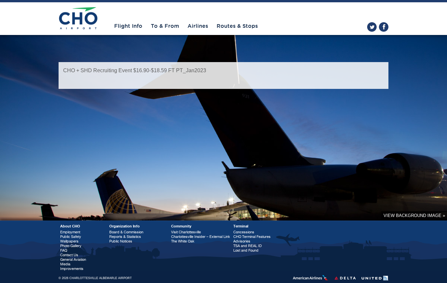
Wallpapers (69, 241)
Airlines (198, 26)
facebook (383, 27)
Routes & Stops (237, 26)
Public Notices (120, 241)
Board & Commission (126, 232)
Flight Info (128, 26)
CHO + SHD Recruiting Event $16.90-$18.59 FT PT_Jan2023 (134, 70)
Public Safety (70, 237)
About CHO (70, 226)
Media (65, 264)
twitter (372, 27)
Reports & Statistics (125, 237)
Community (181, 226)
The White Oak (182, 241)
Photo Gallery (70, 246)
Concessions (243, 232)
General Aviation (73, 259)
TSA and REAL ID (247, 246)
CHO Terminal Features (252, 237)
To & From (165, 26)
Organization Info (124, 226)
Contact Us (69, 255)
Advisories (241, 241)
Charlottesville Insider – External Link (200, 237)
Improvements (71, 269)
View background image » (414, 215)
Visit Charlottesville (186, 232)
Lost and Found (246, 250)
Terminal (240, 226)
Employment (70, 232)
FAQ (63, 250)
